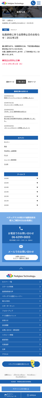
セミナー (7, 142)
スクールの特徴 (7, 286)
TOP (3, 20)
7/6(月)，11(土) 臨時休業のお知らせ (15, 111)
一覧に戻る (21, 81)
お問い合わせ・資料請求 (10, 330)
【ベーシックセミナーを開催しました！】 (17, 128)
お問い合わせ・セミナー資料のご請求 (21, 257)
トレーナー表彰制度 (10, 160)
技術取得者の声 (7, 291)
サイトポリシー (31, 374)
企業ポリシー (8, 374)
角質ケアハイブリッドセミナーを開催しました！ (19, 98)
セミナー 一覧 (7, 282)
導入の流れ (6, 301)
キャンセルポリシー (21, 376)
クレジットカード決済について (13, 105)
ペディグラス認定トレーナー (12, 296)
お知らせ (10, 20)
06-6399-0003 (21, 237)
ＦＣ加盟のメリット (9, 315)
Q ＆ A (6, 155)
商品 (5, 146)
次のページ (32, 82)
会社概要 (5, 325)
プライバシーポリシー (19, 374)
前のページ (10, 82)
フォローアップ (7, 311)
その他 (6, 164)
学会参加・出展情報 (10, 151)
